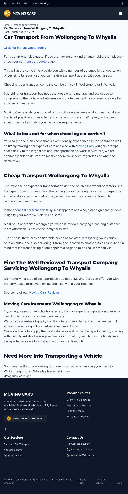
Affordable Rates (13, 449)
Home (6, 24)
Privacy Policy (82, 481)
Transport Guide (13, 455)
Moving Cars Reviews (44, 292)
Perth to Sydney (75, 410)
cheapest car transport (29, 210)
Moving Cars (85, 146)
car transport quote (33, 61)
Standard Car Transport (17, 444)
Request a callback (81, 449)
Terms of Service (100, 481)
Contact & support (81, 443)
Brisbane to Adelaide (78, 416)
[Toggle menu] (120, 13)
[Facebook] (122, 3)
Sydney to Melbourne (78, 399)
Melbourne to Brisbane (79, 405)
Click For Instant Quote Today (25, 47)
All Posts (119, 481)
